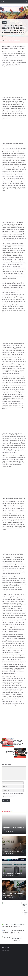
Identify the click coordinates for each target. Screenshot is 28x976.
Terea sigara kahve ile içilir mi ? (12, 851)
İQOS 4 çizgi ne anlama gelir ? (12, 873)
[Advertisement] (14, 82)
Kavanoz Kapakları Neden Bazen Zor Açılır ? (10, 753)
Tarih (4, 22)
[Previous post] (2, 742)
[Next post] (26, 753)
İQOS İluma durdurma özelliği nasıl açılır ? (25, 905)
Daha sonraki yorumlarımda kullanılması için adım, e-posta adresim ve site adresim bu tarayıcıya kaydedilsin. (13, 795)
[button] (26, 2)
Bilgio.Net (8, 38)
